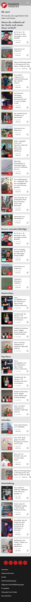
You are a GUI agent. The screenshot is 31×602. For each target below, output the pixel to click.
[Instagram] (11, 563)
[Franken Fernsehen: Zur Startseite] (10, 5)
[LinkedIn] (20, 563)
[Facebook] (6, 563)
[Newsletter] (25, 563)
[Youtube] (15, 563)
